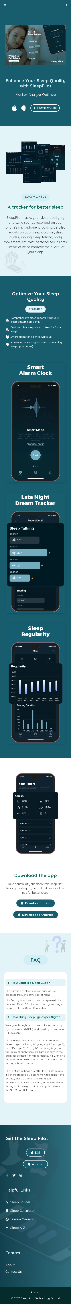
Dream (16, 1219)
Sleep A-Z (17, 1228)
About (10, 1265)
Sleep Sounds (20, 1202)
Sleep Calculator (22, 1211)
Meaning (28, 1219)
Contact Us (13, 1272)
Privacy (35, 1292)
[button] (66, 5)
